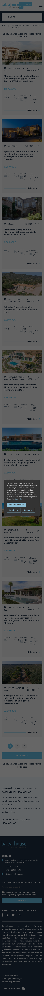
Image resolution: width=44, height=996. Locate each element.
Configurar (14, 510)
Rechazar (28, 510)
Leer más (18, 499)
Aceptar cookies (16, 504)
